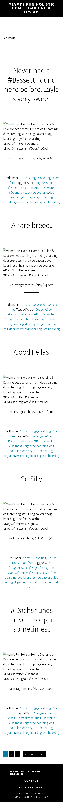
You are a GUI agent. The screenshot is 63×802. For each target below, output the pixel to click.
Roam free (26, 563)
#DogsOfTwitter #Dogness (24, 572)
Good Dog (44, 178)
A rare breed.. (31, 225)
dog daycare (30, 197)
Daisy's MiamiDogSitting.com (30, 795)
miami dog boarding (29, 202)
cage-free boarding (35, 192)
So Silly (31, 479)
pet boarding (51, 202)
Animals (25, 178)
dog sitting (46, 197)
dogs (34, 178)
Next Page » (37, 754)
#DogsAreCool (43, 183)
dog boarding (15, 324)
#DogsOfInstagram (20, 187)
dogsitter (9, 202)
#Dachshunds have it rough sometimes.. (31, 620)
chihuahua (51, 319)
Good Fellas (31, 352)
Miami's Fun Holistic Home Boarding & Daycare (31, 8)
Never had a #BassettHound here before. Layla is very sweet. (31, 84)
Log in (45, 797)
